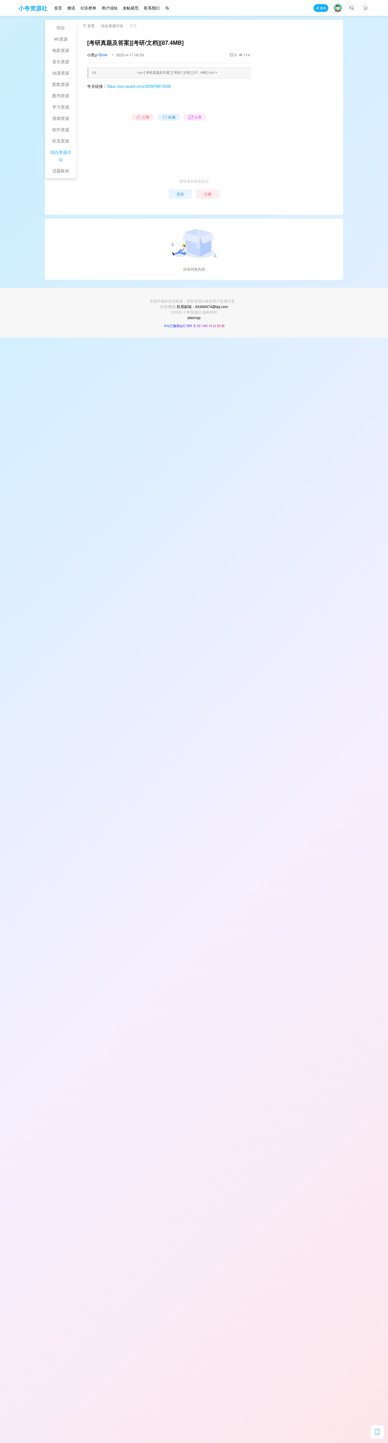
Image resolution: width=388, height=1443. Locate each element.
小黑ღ (92, 54)
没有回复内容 (194, 269)
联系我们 (152, 8)
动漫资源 (60, 73)
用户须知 (109, 8)
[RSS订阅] (167, 8)
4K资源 (61, 39)
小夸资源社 (33, 8)
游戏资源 (60, 118)
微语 (71, 8)
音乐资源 (60, 61)
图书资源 (60, 95)
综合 (60, 28)
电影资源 (60, 50)
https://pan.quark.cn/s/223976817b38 (139, 86)
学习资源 (60, 107)
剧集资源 (60, 84)
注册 (207, 194)
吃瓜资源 (60, 141)
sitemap (194, 317)
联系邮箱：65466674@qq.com (202, 306)
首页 (58, 8)
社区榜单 (88, 8)
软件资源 (60, 129)
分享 (198, 117)
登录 (180, 194)
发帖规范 (131, 8)
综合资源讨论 (60, 155)
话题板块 (60, 171)
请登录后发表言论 (194, 181)
